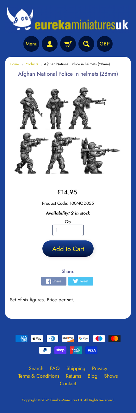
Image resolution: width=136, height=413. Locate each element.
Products (31, 64)
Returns (73, 376)
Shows (111, 376)
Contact (68, 383)
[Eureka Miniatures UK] (68, 19)
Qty (68, 221)
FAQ (55, 368)
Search (36, 368)
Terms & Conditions (38, 376)
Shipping (75, 368)
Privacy (99, 368)
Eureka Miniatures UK (66, 400)
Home (14, 64)
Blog (92, 376)
